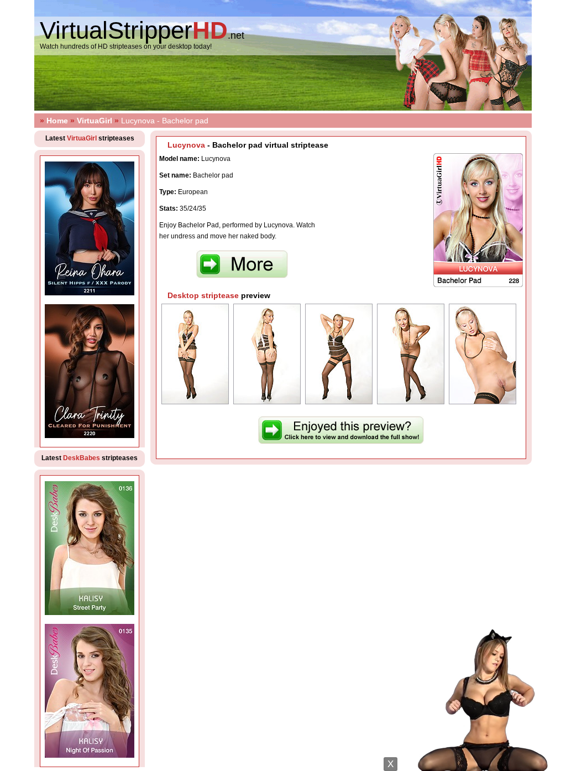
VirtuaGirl (94, 120)
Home (57, 120)
